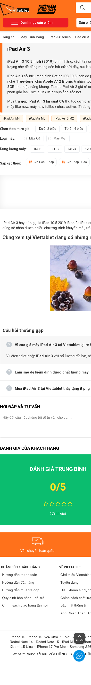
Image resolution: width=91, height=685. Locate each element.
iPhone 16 (17, 637)
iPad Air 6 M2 (64, 118)
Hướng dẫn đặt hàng (18, 582)
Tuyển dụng (69, 582)
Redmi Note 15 (47, 642)
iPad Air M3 (37, 118)
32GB (55, 149)
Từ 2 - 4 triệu (74, 128)
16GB (37, 149)
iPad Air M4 (11, 118)
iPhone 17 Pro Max (51, 647)
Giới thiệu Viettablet (75, 575)
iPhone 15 (34, 637)
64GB (72, 149)
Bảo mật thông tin (74, 605)
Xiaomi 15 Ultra (21, 647)
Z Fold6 (65, 637)
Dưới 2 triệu (47, 128)
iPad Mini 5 (70, 642)
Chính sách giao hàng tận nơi (25, 605)
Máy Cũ (34, 138)
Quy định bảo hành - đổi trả (23, 598)
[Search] (82, 8)
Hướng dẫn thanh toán (19, 575)
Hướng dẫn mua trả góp (20, 590)
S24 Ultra (51, 637)
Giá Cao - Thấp (44, 162)
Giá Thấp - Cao (77, 162)
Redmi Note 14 (21, 642)
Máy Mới (60, 138)
